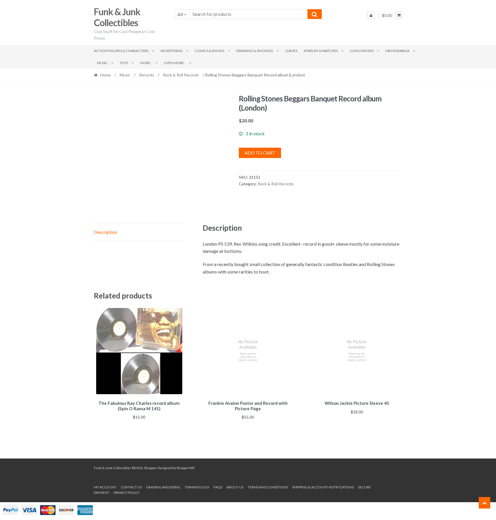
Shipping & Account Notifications (323, 487)
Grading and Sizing (163, 487)
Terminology (197, 487)
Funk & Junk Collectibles (117, 17)
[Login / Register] (371, 15)
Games (291, 51)
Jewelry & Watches (320, 51)
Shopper (150, 468)
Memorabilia (397, 51)
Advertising (171, 51)
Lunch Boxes (362, 51)
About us (234, 487)
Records (146, 74)
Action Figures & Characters (121, 51)
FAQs (218, 487)
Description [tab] (105, 232)
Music (102, 63)
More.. (146, 63)
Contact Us (131, 487)
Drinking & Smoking (254, 51)
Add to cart (260, 152)
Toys (124, 63)
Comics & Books (209, 51)
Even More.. (175, 63)
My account (105, 487)
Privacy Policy (127, 492)
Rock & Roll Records (181, 74)
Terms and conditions (268, 487)
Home (105, 74)
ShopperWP (185, 468)
